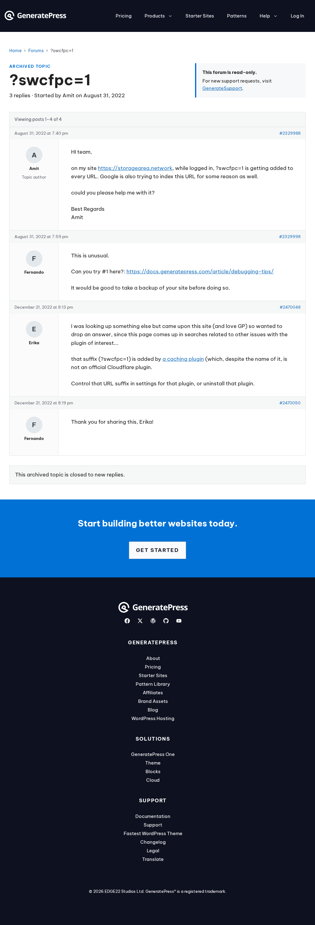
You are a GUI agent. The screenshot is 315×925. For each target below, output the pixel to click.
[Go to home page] (35, 18)
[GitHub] (166, 620)
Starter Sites (199, 16)
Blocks (153, 771)
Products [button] (155, 16)
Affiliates (153, 693)
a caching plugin (183, 359)
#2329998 (290, 236)
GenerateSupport (222, 88)
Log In (297, 16)
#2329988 (290, 133)
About (153, 658)
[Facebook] (127, 620)
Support (153, 825)
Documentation (152, 816)
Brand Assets (153, 701)
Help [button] (265, 16)
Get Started (157, 550)
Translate (153, 859)
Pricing (124, 16)
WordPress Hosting (152, 718)
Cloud (153, 780)
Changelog (153, 842)
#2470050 (290, 402)
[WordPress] (153, 620)
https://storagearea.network (135, 168)
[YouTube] (179, 620)
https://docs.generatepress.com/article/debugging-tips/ (200, 271)
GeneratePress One (153, 754)
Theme (153, 763)
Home (15, 50)
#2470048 (290, 307)
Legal (153, 851)
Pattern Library (153, 684)
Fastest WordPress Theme (153, 833)
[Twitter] (140, 620)
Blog (153, 710)
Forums (36, 50)
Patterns (237, 16)
